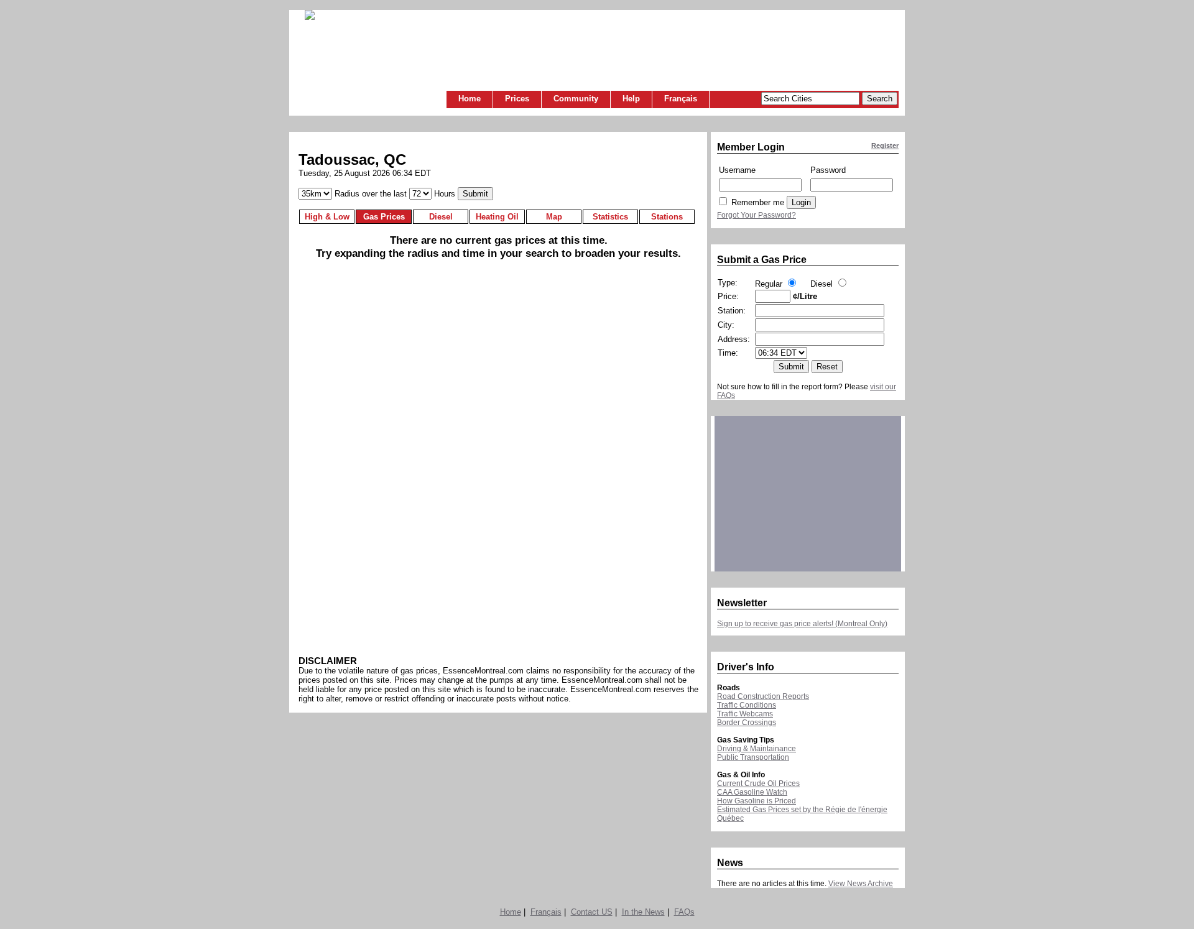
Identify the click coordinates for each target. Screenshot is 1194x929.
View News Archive (860, 883)
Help (631, 98)
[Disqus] (498, 462)
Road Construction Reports (763, 696)
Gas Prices (384, 216)
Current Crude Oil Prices (758, 783)
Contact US (592, 912)
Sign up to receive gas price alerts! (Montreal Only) (802, 623)
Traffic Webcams (745, 713)
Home (469, 98)
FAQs (684, 912)
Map (554, 216)
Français (680, 98)
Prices (517, 98)
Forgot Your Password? (756, 215)
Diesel (441, 216)
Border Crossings (746, 722)
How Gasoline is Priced (756, 801)
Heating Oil (497, 216)
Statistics (610, 216)
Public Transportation (753, 757)
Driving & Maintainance (756, 748)
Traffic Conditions (746, 705)
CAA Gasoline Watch (752, 792)
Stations (667, 216)
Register (885, 145)
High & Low (327, 216)
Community (575, 98)
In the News (643, 912)
